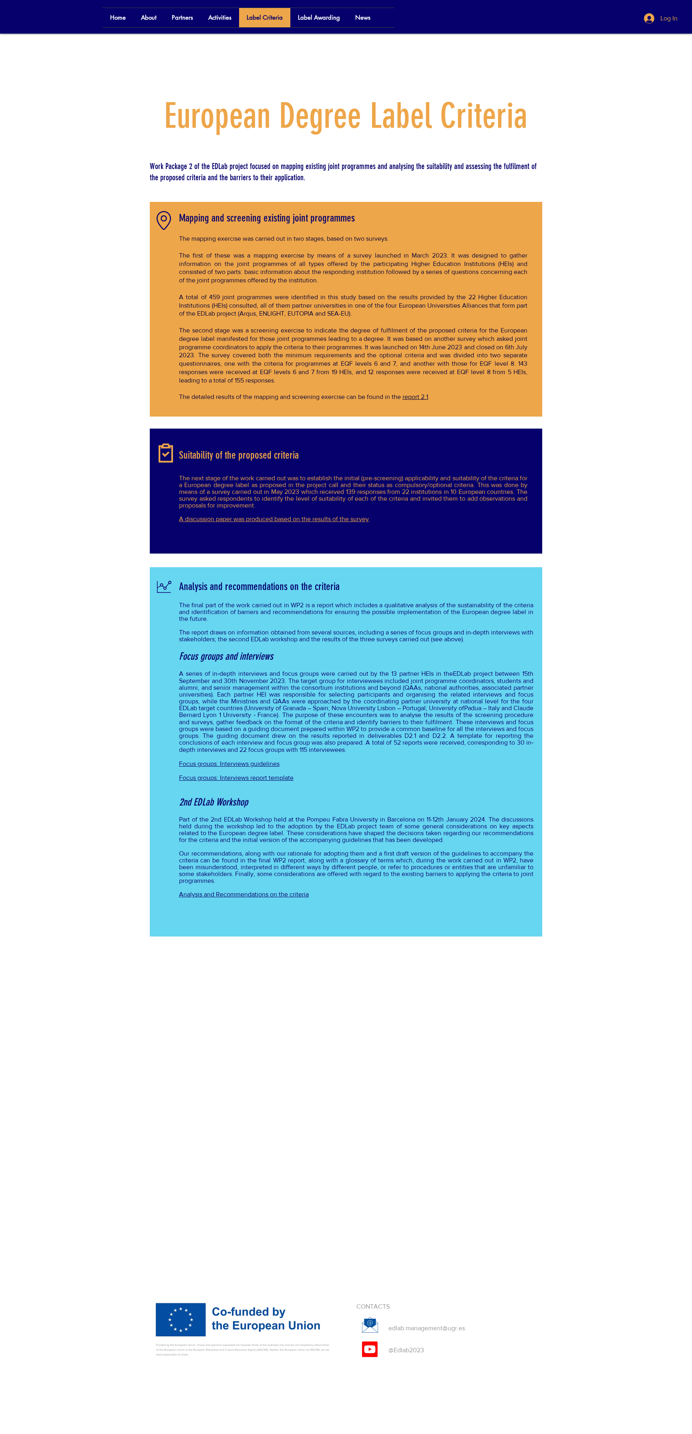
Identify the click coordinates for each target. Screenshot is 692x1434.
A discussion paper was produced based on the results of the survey (274, 519)
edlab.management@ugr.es (426, 1328)
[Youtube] (370, 1349)
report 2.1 (415, 396)
